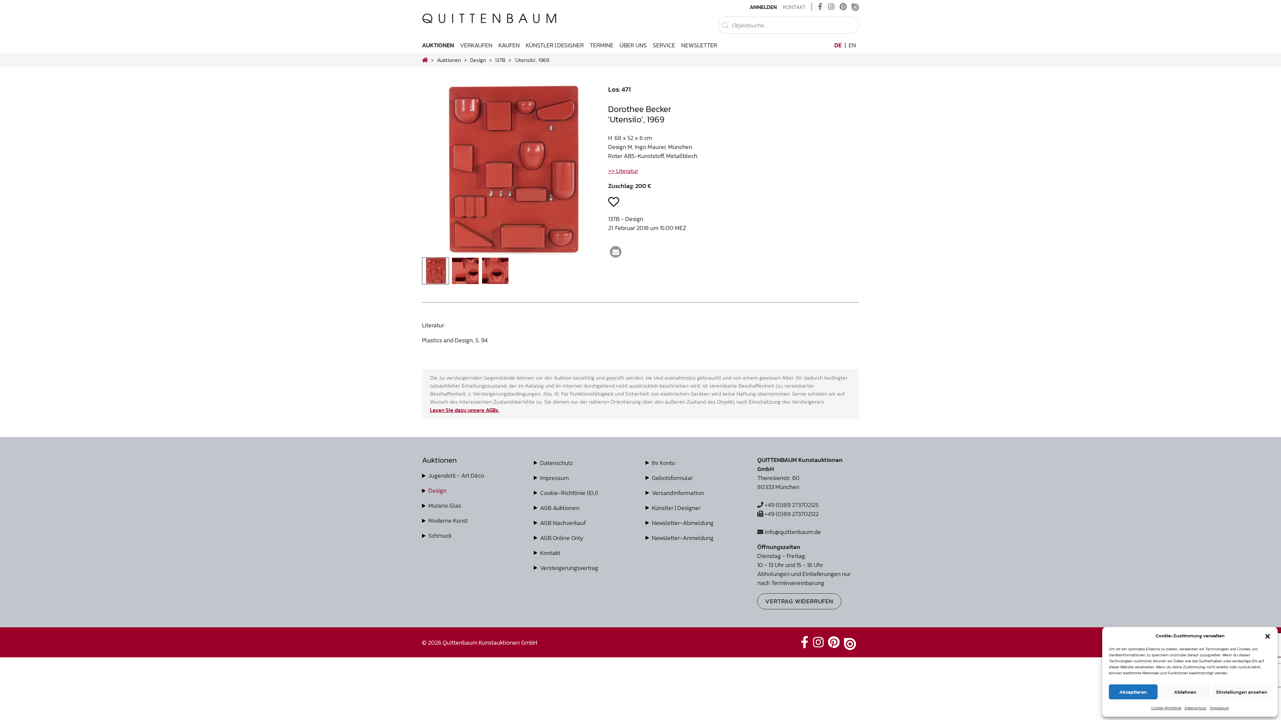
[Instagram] (831, 7)
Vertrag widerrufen (799, 601)
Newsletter (699, 45)
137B (500, 60)
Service (664, 45)
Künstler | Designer (555, 45)
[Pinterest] (843, 7)
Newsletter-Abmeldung (683, 522)
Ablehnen (1185, 692)
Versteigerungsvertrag (569, 567)
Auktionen (438, 45)
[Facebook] (820, 7)
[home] (425, 60)
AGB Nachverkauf (563, 522)
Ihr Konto (663, 462)
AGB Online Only (561, 537)
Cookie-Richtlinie (1166, 708)
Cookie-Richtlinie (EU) (569, 492)
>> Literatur (623, 170)
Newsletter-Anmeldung (683, 537)
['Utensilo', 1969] (510, 252)
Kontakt (794, 7)
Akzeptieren (1133, 692)
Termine (601, 45)
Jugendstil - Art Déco (456, 475)
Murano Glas (444, 505)
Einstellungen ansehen (1241, 692)
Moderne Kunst (448, 520)
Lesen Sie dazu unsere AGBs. (464, 410)
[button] (1267, 635)
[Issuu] (855, 7)
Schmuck (440, 535)
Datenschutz (1196, 708)
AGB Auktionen (559, 507)
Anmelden (763, 7)
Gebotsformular (672, 477)
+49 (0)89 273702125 (791, 504)
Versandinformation (678, 492)
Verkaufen (476, 45)
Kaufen (509, 45)
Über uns (633, 45)
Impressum (1219, 708)
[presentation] (437, 171)
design (478, 60)
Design (437, 490)
